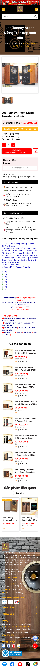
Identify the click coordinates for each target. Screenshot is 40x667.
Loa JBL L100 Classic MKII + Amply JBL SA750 (26, 368)
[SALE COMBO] (20, 2)
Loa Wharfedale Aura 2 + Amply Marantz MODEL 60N (26, 402)
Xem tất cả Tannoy (20, 168)
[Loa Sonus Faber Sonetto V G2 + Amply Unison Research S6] (8, 439)
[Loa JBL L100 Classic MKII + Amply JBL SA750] (8, 371)
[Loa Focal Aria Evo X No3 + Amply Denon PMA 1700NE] (8, 388)
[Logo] (20, 9)
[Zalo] (3, 646)
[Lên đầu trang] (35, 657)
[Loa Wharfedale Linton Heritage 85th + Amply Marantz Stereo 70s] (8, 354)
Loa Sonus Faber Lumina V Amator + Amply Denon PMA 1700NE (25, 419)
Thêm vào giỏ (36, 152)
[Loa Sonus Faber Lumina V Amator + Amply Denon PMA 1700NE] (8, 422)
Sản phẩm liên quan (20, 488)
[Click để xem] (20, 75)
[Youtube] (13, 646)
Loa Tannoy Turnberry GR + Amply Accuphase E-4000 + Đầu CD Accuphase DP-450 (25, 471)
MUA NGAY (16, 151)
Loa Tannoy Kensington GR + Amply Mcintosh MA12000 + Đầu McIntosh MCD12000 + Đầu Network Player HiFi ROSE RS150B (29, 518)
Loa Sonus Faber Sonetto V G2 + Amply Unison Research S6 (26, 436)
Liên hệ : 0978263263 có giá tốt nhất (20, 129)
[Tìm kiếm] (35, 16)
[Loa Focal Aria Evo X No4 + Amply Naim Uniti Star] (8, 456)
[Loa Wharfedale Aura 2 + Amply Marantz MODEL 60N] (8, 405)
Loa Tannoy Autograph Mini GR (10, 518)
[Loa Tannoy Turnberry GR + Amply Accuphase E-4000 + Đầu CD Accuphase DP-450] (8, 473)
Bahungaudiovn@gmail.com (19, 592)
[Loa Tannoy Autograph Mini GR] (10, 506)
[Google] (19, 646)
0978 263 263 (17, 589)
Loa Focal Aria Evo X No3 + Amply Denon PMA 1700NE (26, 385)
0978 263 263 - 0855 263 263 (15, 627)
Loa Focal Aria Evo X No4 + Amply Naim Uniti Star (26, 454)
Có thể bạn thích (20, 343)
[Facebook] (8, 646)
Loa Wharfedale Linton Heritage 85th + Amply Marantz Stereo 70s (25, 351)
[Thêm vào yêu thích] (17, 499)
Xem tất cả (20, 493)
